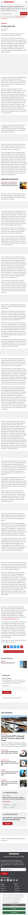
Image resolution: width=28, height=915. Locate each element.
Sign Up (4, 873)
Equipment (4, 780)
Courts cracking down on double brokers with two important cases (9, 773)
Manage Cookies (14, 904)
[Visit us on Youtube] (11, 880)
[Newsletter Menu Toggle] (26, 2)
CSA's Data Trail (5, 760)
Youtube (14, 804)
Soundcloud (12, 807)
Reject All (14, 908)
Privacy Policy (21, 17)
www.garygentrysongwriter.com (10, 618)
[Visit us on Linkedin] (8, 880)
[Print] (4, 647)
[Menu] (2, 2)
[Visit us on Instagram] (14, 880)
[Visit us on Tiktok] (17, 880)
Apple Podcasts (7, 804)
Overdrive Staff (4, 29)
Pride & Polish (4, 750)
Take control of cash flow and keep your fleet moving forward (9, 184)
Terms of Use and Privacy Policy (20, 16)
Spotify (5, 807)
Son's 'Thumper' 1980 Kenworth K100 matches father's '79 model (9, 752)
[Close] (25, 894)
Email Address (5, 685)
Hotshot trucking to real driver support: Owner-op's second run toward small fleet (14, 798)
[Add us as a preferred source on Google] (8, 647)
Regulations (4, 734)
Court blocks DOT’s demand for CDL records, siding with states (12, 738)
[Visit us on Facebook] (2, 880)
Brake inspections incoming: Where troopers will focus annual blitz (10, 763)
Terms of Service (3, 18)
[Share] (11, 647)
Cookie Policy (15, 902)
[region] (14, 904)
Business (4, 23)
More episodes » (7, 801)
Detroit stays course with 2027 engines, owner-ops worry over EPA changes (9, 783)
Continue (7, 692)
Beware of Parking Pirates (8, 663)
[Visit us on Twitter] (5, 880)
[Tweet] (18, 647)
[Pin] (21, 647)
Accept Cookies (14, 912)
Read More (7, 823)
